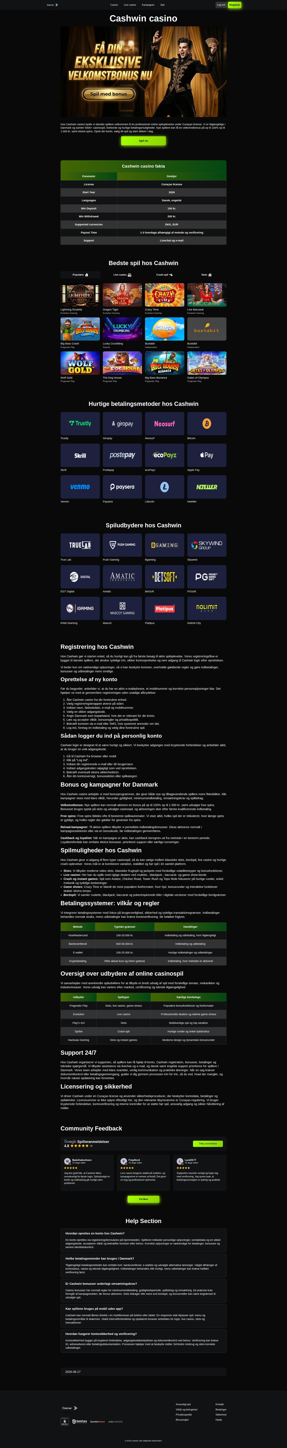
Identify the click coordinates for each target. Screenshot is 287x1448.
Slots (204, 274)
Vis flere (143, 1199)
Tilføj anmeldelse (208, 1143)
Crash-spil (162, 274)
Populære (78, 274)
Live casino (120, 274)
